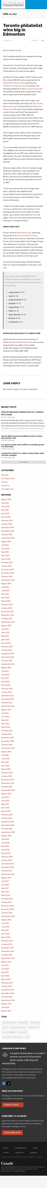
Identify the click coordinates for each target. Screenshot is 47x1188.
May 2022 (5, 678)
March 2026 (5, 517)
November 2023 (7, 615)
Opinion (4, 482)
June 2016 (5, 926)
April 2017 (5, 891)
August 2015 (6, 961)
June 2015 (5, 968)
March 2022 (5, 685)
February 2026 (7, 520)
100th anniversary (8, 1022)
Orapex (8, 209)
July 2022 (5, 671)
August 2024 (6, 583)
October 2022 (6, 660)
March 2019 (5, 811)
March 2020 (5, 769)
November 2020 (7, 741)
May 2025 (5, 552)
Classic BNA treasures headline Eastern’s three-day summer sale (22, 437)
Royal (20, 209)
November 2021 (7, 699)
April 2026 (5, 513)
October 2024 (6, 576)
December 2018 (7, 821)
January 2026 (6, 524)
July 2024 (5, 587)
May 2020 (5, 762)
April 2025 (5, 555)
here (5, 267)
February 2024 (7, 604)
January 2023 (6, 650)
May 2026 (5, 510)
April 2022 (5, 681)
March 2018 (5, 853)
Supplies (33, 1152)
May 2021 (5, 720)
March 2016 (5, 937)
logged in (17, 389)
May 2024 (5, 594)
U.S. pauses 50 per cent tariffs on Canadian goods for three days (22, 445)
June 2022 (5, 674)
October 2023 (6, 618)
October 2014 (6, 996)
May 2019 (5, 804)
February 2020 (7, 772)
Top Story (5, 485)
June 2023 (5, 632)
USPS (27, 1037)
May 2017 (5, 888)
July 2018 (5, 839)
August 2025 (6, 541)
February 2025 (7, 562)
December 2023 (7, 611)
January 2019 (6, 818)
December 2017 (7, 863)
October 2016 (6, 912)
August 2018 (6, 835)
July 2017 (5, 881)
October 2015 (6, 954)
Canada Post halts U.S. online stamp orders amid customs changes (22, 454)
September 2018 (8, 832)
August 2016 (6, 919)
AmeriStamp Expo (23, 232)
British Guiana (23, 1022)
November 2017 (7, 867)
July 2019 (5, 797)
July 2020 (5, 755)
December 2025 (7, 527)
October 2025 (6, 534)
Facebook (4, 1083)
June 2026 (5, 506)
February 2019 (7, 814)
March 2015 (5, 979)
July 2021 (5, 713)
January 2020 (6, 776)
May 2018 (5, 846)
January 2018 (6, 860)
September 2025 (8, 538)
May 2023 (5, 636)
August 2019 (6, 793)
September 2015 (8, 958)
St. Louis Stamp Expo (33, 88)
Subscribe (19, 1152)
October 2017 (6, 870)
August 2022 (6, 667)
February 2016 (7, 940)
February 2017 (7, 898)
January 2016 (6, 944)
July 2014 (5, 1007)
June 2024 (5, 590)
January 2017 (6, 902)
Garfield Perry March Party (14, 83)
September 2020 (8, 748)
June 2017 (5, 884)
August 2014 (6, 1003)
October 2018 (6, 828)
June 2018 (5, 842)
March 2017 (5, 895)
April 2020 (5, 765)
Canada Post (34, 1022)
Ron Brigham (22, 1032)
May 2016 (5, 930)
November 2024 (7, 573)
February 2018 (7, 856)
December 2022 (7, 653)
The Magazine (20, 1148)
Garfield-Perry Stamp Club (14, 86)
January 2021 (6, 734)
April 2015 (5, 975)
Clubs (35, 1148)
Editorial (4, 475)
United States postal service (12, 1037)
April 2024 (5, 597)
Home (5, 1148)
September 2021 (8, 706)
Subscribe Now (12, 1132)
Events (6, 1152)
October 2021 (6, 702)
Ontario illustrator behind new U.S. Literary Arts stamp (22, 413)
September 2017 (8, 874)
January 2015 (6, 986)
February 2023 (7, 646)
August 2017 (6, 877)
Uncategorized (7, 489)
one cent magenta (9, 1032)
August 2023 (6, 625)
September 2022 (8, 664)
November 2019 (7, 783)
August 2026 (6, 499)
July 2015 (5, 965)
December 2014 (7, 989)
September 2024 (8, 580)
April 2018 (5, 849)
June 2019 (5, 800)
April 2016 (5, 933)
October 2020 (6, 744)
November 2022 (7, 657)
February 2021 (7, 730)
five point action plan (17, 1027)
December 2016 (7, 905)
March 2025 (5, 559)
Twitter (8, 1083)
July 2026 (5, 503)
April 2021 (5, 723)
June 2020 (5, 758)
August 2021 (6, 709)
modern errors (33, 1027)
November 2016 (7, 909)
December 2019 (7, 779)
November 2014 (7, 993)
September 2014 (8, 1000)
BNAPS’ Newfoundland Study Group (17, 342)
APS (37, 123)
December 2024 (7, 569)
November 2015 (7, 951)
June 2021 (5, 716)
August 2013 (6, 1011)
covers (4, 1027)
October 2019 (6, 786)
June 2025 (5, 548)
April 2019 (5, 807)
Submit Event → (12, 1105)
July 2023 (5, 629)
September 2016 (8, 916)
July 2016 (5, 923)
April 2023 (5, 639)
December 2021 (7, 695)
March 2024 (5, 601)
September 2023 (8, 622)
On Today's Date (8, 478)
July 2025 (5, 545)
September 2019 (8, 790)
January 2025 (6, 566)
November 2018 (7, 825)
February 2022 (7, 688)
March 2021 (5, 727)
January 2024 (6, 608)
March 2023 (5, 643)
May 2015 (5, 972)
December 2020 (7, 737)
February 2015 (7, 982)
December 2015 (7, 947)
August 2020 (6, 751)
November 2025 (7, 531)
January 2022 (6, 692)
